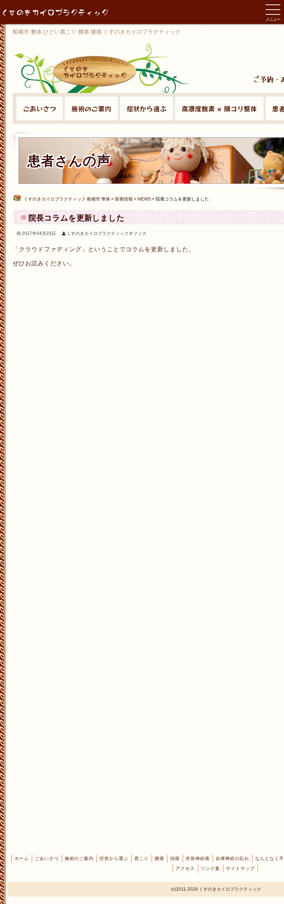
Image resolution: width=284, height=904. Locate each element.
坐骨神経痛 (198, 858)
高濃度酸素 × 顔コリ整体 (219, 108)
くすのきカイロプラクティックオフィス (106, 233)
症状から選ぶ (146, 108)
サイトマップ (240, 868)
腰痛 (159, 858)
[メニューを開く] (273, 9)
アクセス (185, 868)
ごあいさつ (39, 108)
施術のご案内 (91, 108)
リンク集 (210, 868)
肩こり (141, 858)
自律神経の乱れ (232, 858)
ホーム (21, 858)
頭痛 (175, 858)
